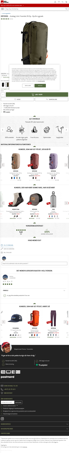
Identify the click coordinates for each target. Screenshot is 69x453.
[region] (34, 77)
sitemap (25, 447)
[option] (34, 45)
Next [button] (66, 130)
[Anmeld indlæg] (12, 281)
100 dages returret (8, 106)
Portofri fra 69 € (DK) (9, 104)
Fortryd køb (5, 433)
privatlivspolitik (41, 81)
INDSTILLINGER (28, 85)
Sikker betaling (9, 364)
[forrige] (3, 165)
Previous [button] (3, 130)
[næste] (66, 165)
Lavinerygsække (6, 13)
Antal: (2, 91)
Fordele (5, 290)
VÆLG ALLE (40, 85)
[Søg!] (66, 9)
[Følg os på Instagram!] (3, 419)
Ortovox (4, 16)
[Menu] (2, 8)
